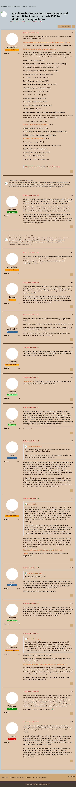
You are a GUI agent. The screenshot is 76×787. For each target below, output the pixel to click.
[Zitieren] (71, 171)
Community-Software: (38, 784)
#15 (72, 722)
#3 (72, 253)
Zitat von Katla (32, 504)
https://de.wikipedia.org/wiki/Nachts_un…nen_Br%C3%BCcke (42, 550)
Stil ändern (71, 776)
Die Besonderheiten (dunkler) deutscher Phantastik (39, 49)
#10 (72, 498)
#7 (72, 377)
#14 (72, 692)
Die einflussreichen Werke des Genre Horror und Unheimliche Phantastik (46, 42)
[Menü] (73, 2)
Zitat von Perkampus (34, 639)
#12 (72, 603)
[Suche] (64, 2)
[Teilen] (73, 26)
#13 (72, 633)
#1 (72, 33)
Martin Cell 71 (29, 381)
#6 (72, 347)
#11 (72, 568)
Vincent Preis (14, 22)
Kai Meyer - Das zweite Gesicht (33, 138)
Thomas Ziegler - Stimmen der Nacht (35, 124)
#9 (72, 441)
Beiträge (6, 53)
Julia (26, 553)
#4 (72, 283)
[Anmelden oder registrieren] (69, 2)
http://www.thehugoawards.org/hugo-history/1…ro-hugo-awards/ (44, 664)
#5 (72, 315)
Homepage (26, 429)
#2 (72, 195)
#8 (72, 407)
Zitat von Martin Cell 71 (34, 446)
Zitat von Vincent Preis (34, 573)
